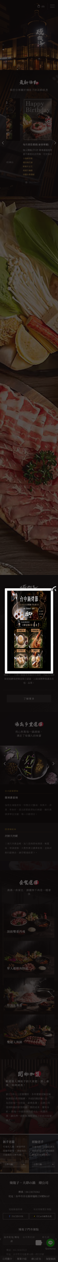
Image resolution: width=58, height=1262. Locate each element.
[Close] (53, 588)
